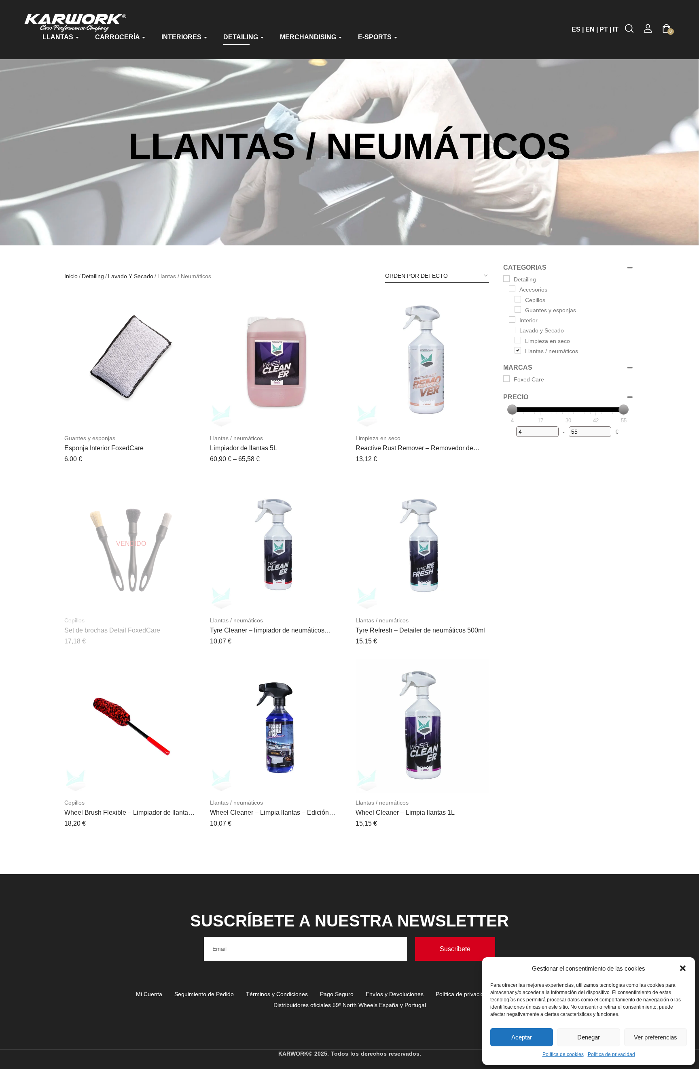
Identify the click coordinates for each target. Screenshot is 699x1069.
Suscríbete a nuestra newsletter (349, 921)
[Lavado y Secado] (512, 330)
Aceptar (521, 1037)
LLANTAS (58, 37)
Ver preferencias (655, 1037)
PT (603, 29)
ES (576, 29)
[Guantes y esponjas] (518, 309)
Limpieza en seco (378, 438)
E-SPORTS (375, 37)
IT (616, 29)
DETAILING (241, 37)
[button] (683, 968)
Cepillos (74, 620)
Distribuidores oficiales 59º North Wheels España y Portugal (349, 1005)
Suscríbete (455, 948)
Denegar (588, 1037)
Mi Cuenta (149, 994)
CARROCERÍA (118, 37)
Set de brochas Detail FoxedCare (112, 630)
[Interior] (512, 319)
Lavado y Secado (130, 276)
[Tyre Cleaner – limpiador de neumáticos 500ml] (276, 544)
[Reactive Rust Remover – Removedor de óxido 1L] (422, 361)
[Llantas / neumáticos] (518, 350)
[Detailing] (506, 278)
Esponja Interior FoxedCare (104, 448)
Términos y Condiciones (277, 994)
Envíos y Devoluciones (395, 994)
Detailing (93, 276)
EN (590, 29)
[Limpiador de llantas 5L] (276, 361)
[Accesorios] (512, 288)
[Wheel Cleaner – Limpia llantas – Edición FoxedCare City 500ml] (276, 726)
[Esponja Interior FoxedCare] (131, 361)
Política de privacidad (611, 1054)
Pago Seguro (337, 994)
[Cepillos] (518, 299)
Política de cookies (563, 1054)
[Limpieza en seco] (518, 340)
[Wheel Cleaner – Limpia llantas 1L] (422, 726)
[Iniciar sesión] (648, 28)
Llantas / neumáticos (236, 438)
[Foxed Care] (506, 378)
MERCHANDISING (309, 37)
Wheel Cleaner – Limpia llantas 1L (405, 812)
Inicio (71, 276)
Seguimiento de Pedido (204, 994)
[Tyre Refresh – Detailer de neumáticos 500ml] (422, 544)
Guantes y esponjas (89, 438)
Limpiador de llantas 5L (243, 448)
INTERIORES (182, 37)
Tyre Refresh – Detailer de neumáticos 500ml (420, 630)
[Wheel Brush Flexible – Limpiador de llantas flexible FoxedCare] (131, 726)
